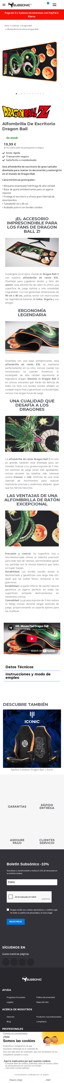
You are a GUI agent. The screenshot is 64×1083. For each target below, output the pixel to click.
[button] (16, 93)
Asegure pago (17, 841)
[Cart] (47, 5)
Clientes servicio (47, 841)
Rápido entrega (46, 806)
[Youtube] (14, 962)
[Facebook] (6, 962)
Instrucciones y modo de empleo (28, 676)
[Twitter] (22, 962)
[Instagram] (30, 962)
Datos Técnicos (19, 667)
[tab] (32, 667)
